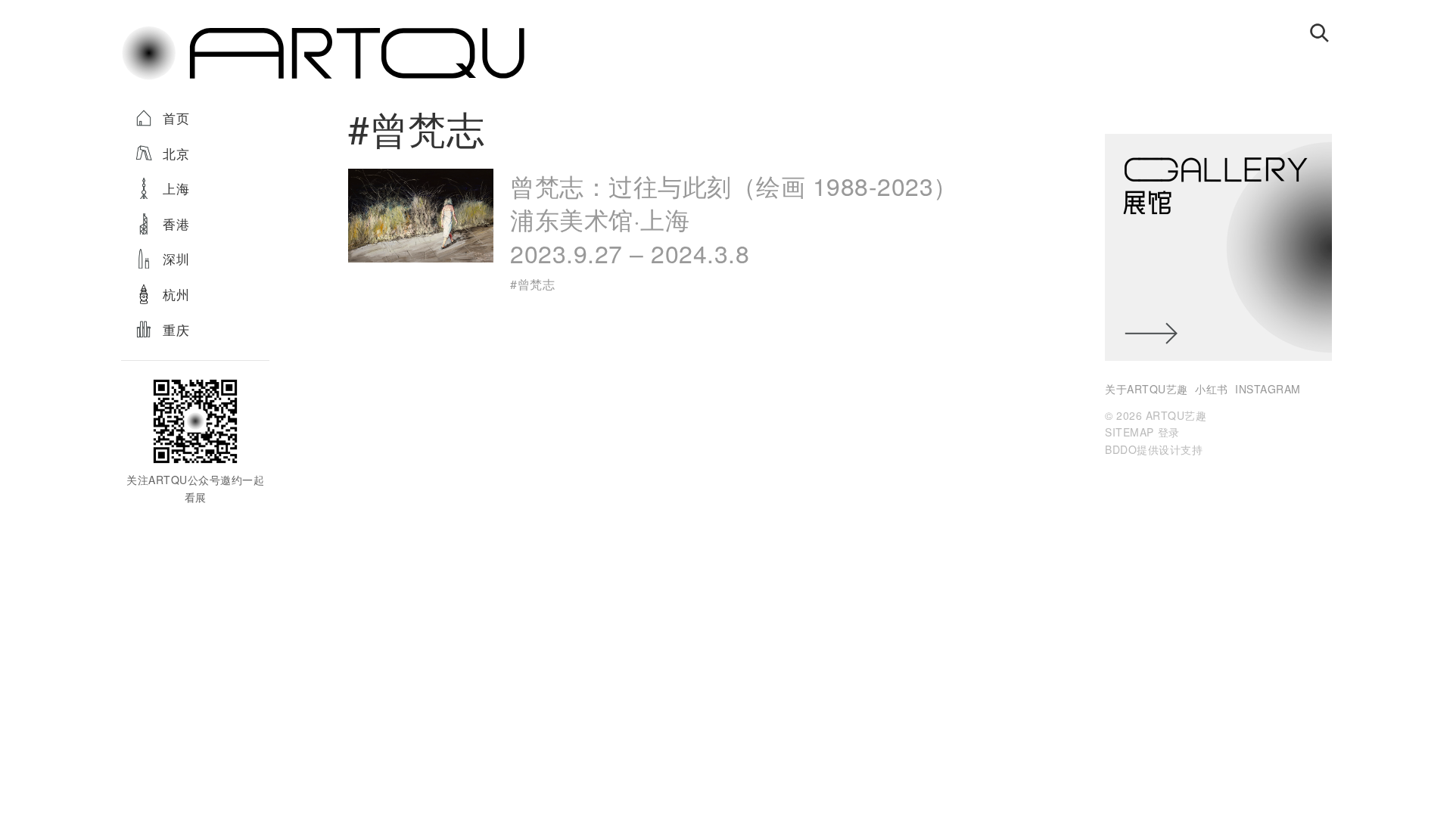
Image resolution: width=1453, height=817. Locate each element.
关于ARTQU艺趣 (1146, 388)
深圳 (176, 258)
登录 (1169, 432)
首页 (176, 117)
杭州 (176, 293)
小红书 (1211, 388)
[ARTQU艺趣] (322, 78)
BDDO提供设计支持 (1154, 449)
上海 (176, 188)
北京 (176, 153)
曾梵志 (536, 284)
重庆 (176, 329)
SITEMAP (1129, 432)
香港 (176, 223)
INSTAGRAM (1268, 388)
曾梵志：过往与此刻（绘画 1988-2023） (734, 219)
